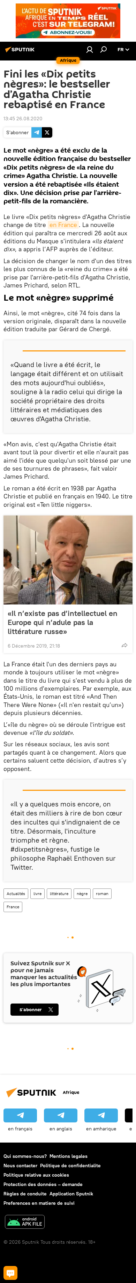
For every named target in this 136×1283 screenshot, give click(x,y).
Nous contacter (20, 1165)
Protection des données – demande (43, 1184)
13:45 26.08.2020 (23, 118)
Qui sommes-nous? (25, 1156)
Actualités (16, 893)
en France (63, 225)
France (13, 906)
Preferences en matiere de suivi (39, 1203)
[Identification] (90, 49)
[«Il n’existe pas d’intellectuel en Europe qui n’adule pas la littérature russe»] (68, 559)
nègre (82, 893)
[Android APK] (24, 1223)
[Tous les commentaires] (10, 1273)
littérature (59, 893)
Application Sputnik (71, 1194)
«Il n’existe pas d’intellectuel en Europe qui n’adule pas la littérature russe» (63, 622)
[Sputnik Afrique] (20, 52)
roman (102, 893)
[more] (124, 645)
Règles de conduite (25, 1194)
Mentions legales (69, 1156)
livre (37, 893)
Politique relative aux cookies (36, 1175)
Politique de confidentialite (70, 1165)
